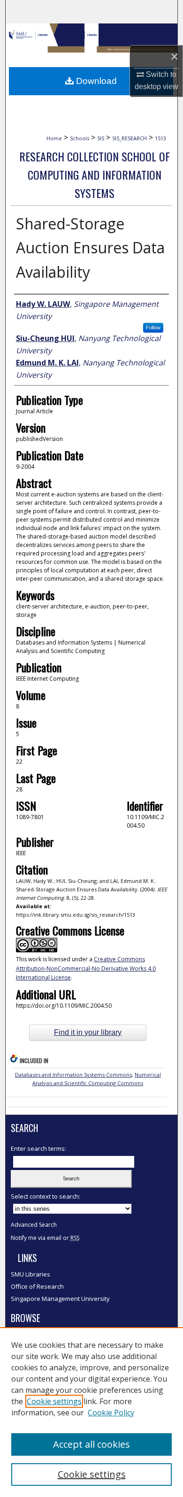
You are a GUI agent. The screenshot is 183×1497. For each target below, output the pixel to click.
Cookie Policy (111, 1412)
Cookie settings (54, 1401)
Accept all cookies (91, 1444)
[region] (91, 1412)
